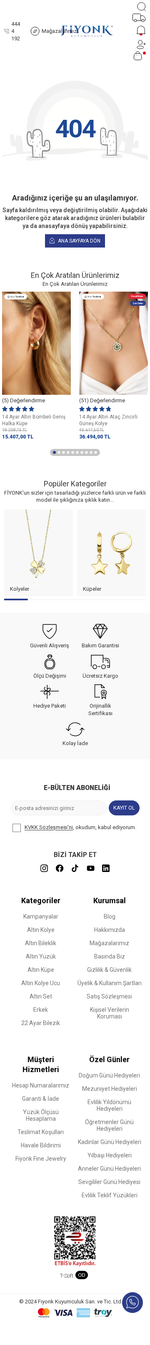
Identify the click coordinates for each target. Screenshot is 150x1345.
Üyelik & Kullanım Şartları (110, 983)
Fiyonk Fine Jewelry (40, 1158)
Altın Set (41, 996)
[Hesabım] (141, 44)
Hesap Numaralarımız (40, 1085)
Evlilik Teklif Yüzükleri (110, 1195)
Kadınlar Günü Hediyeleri (109, 1142)
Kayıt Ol (124, 808)
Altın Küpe (41, 969)
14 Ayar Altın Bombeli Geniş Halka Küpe (33, 420)
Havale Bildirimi (41, 1145)
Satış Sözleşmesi (109, 996)
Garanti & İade (40, 1098)
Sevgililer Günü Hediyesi (109, 1182)
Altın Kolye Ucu (40, 983)
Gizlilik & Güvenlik (109, 969)
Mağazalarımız (109, 943)
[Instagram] (44, 868)
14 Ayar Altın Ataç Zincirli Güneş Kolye (108, 420)
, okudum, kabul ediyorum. (80, 828)
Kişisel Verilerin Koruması (109, 1013)
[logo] (86, 31)
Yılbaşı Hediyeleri (110, 1155)
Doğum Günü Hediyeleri (109, 1075)
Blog (109, 916)
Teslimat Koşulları (41, 1132)
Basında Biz (109, 956)
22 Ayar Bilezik (40, 1023)
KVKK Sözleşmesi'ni (49, 828)
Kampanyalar (40, 916)
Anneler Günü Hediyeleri (109, 1168)
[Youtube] (90, 868)
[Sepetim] (139, 55)
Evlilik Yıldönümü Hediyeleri (109, 1105)
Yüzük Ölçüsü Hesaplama (41, 1115)
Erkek (40, 1009)
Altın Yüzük (41, 956)
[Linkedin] (105, 868)
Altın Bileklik (40, 943)
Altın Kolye (41, 929)
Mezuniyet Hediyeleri (109, 1088)
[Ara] (141, 6)
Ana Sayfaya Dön (78, 241)
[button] (54, 452)
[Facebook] (59, 868)
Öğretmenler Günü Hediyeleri (109, 1125)
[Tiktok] (75, 868)
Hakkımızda (109, 929)
